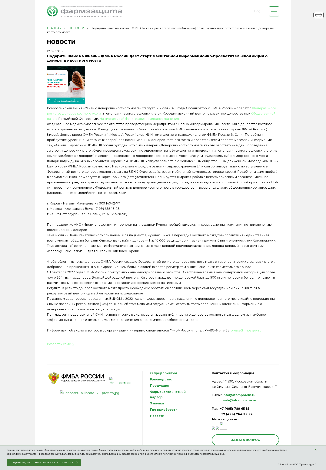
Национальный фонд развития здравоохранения (139, 119)
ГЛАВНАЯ (54, 28)
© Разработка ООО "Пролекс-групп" (297, 464)
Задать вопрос (245, 440)
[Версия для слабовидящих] (318, 17)
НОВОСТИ (76, 28)
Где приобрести (164, 409)
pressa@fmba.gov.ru (246, 330)
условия (158, 454)
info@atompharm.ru (239, 395)
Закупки (157, 403)
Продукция (159, 385)
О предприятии (163, 373)
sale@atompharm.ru (239, 400)
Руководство (161, 379)
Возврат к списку (60, 344)
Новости (157, 416)
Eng (257, 11)
